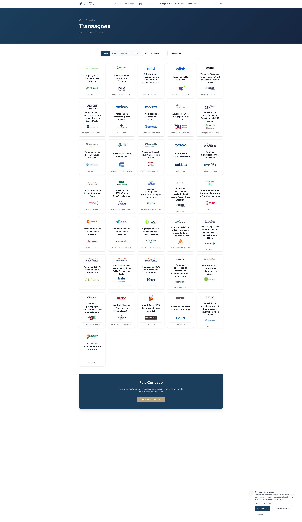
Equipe (140, 4)
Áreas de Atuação (127, 4)
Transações (152, 4)
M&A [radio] (114, 53)
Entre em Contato (149, 399)
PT (214, 4)
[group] (120, 53)
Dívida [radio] (135, 53)
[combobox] (154, 53)
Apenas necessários (281, 509)
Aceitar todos (262, 509)
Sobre (113, 4)
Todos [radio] (105, 53)
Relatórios (179, 4)
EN (220, 4)
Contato (190, 4)
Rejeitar (260, 514)
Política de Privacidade (263, 503)
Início (81, 20)
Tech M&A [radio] (124, 53)
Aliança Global (166, 4)
